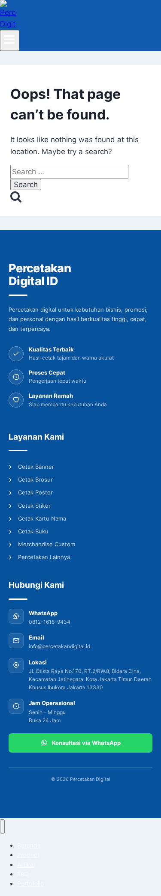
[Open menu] (9, 40)
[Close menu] (2, 826)
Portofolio (30, 883)
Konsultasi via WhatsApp (86, 742)
